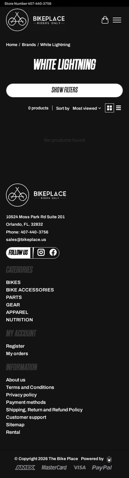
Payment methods (26, 402)
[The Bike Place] (35, 20)
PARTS (14, 297)
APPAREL (17, 312)
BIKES (13, 282)
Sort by (62, 108)
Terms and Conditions (30, 387)
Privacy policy (21, 394)
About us (16, 379)
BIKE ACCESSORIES (30, 289)
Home (11, 44)
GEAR (13, 304)
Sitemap (15, 424)
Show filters (65, 90)
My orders (17, 353)
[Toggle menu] (117, 20)
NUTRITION (19, 319)
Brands (29, 44)
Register (15, 346)
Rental (13, 432)
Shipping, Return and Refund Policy (44, 409)
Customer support (26, 417)
